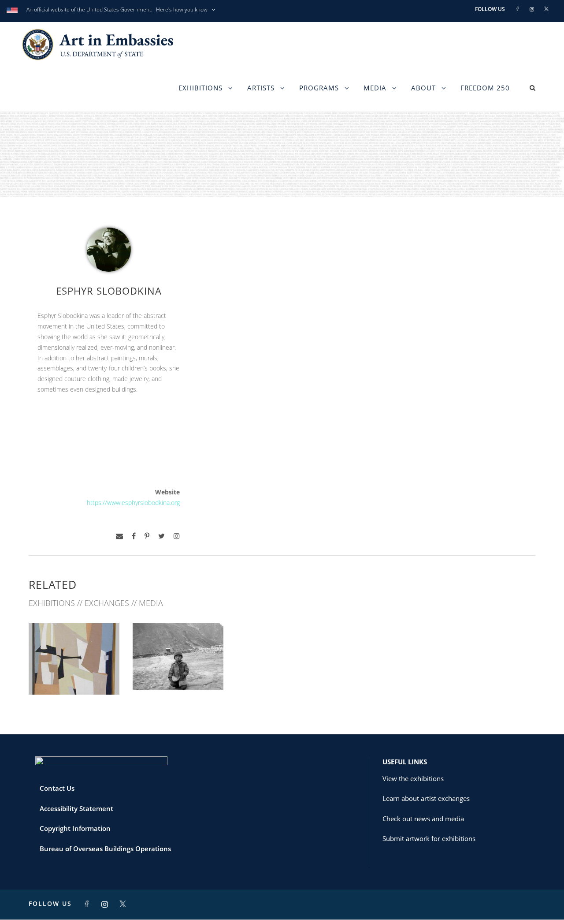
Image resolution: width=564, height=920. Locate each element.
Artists (261, 87)
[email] (119, 536)
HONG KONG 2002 (178, 670)
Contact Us (57, 788)
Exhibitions (200, 87)
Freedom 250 (485, 87)
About (423, 87)
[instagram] (177, 536)
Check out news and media (423, 818)
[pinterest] (147, 536)
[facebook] (134, 536)
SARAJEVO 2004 (74, 675)
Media (375, 87)
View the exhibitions (413, 778)
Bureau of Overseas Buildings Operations (105, 848)
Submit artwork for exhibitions (428, 838)
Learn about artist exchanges (426, 798)
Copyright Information (75, 828)
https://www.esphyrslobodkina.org (133, 502)
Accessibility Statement (76, 808)
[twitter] (161, 536)
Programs (319, 87)
